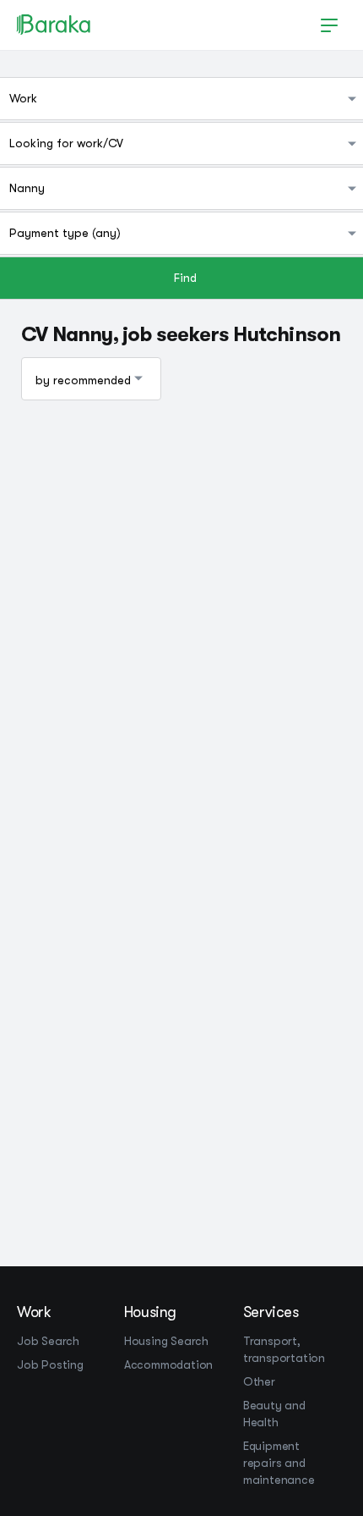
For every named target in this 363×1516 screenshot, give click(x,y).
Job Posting (50, 1364)
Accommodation (168, 1364)
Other (259, 1381)
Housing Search (166, 1341)
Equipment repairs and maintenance (279, 1462)
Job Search (48, 1341)
